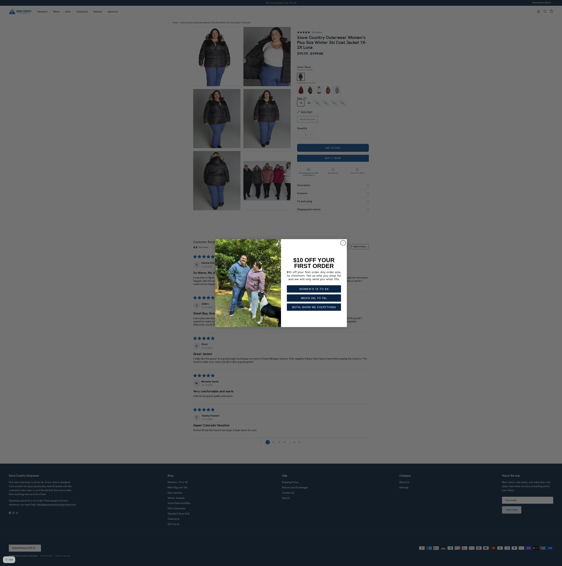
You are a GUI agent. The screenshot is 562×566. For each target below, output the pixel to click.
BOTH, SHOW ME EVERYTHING (314, 307)
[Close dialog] (343, 242)
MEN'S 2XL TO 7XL (314, 298)
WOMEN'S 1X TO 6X (314, 289)
